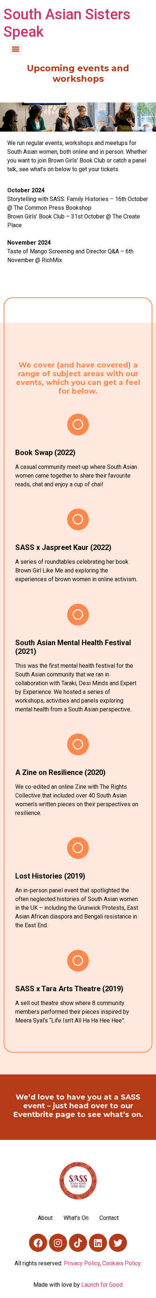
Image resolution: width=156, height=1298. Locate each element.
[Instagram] (58, 1243)
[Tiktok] (78, 1243)
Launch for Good (102, 1284)
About (45, 1217)
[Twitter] (118, 1243)
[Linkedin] (98, 1243)
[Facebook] (38, 1243)
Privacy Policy (82, 1263)
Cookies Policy (121, 1263)
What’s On (76, 1217)
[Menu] (15, 49)
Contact (109, 1217)
